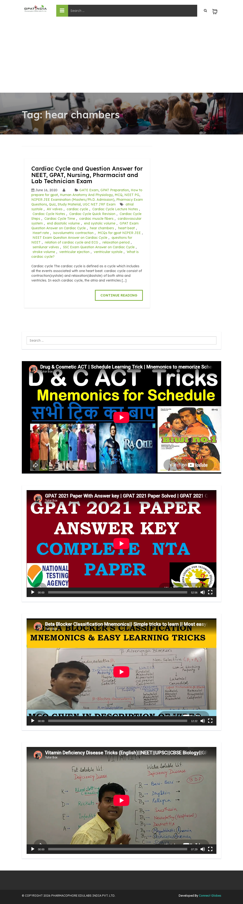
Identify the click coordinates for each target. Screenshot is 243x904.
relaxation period (116, 242)
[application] (121, 543)
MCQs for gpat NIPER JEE (119, 233)
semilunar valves (46, 247)
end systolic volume (99, 223)
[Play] (32, 592)
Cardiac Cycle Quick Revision (92, 214)
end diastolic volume (63, 223)
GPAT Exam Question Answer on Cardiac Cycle (85, 225)
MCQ (118, 195)
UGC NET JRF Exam (99, 204)
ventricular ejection (74, 252)
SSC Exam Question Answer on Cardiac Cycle (99, 247)
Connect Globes (209, 895)
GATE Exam (88, 190)
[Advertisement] (121, 57)
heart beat (126, 228)
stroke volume (44, 252)
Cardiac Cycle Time (59, 218)
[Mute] (202, 592)
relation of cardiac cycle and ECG (71, 242)
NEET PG (131, 195)
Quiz (52, 204)
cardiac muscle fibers (96, 218)
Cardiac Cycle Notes (49, 214)
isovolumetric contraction (73, 233)
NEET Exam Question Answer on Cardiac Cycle (70, 237)
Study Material (69, 204)
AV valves (54, 209)
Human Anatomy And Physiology (86, 195)
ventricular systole (108, 252)
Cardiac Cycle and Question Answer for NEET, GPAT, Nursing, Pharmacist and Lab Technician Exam (87, 175)
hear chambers (102, 228)
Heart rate (41, 233)
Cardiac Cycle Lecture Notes (115, 209)
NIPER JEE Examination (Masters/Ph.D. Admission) (72, 199)
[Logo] (35, 8)
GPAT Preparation (114, 190)
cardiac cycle (77, 209)
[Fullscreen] (210, 592)
